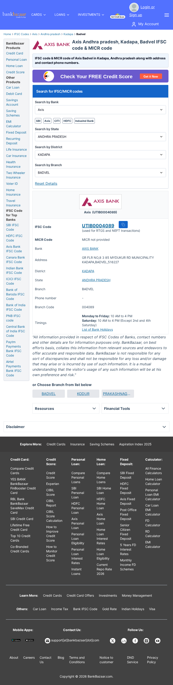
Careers (29, 657)
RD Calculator (152, 533)
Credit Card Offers (80, 595)
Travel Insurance (13, 203)
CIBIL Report (51, 503)
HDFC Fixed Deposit (125, 488)
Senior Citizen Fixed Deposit (125, 531)
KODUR (83, 393)
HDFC (67, 121)
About (13, 657)
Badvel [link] (80, 34)
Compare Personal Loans (78, 477)
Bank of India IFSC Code (15, 307)
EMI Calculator (13, 124)
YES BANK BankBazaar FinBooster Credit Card (23, 486)
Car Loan (12, 87)
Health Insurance (13, 164)
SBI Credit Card (21, 519)
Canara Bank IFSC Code (15, 259)
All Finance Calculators (153, 470)
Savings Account (12, 102)
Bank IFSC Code (85, 609)
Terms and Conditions (77, 660)
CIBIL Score (50, 492)
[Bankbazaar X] (113, 640)
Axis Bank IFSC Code (14, 249)
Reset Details (46, 183)
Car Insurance (16, 156)
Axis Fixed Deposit (127, 501)
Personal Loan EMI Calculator (152, 494)
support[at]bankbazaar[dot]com (75, 640)
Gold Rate (109, 609)
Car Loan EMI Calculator (152, 509)
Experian (52, 484)
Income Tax (59, 609)
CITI (56, 121)
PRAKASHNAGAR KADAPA (117, 393)
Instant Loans (76, 571)
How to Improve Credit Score (52, 533)
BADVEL (49, 393)
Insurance (77, 444)
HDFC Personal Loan (77, 508)
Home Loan (14, 66)
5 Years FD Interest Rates (128, 549)
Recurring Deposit (13, 141)
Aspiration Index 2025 (135, 444)
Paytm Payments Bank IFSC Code (13, 348)
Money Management (137, 595)
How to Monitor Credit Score (51, 553)
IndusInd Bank (84, 121)
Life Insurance (16, 149)
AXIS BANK (90, 248)
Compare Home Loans (103, 477)
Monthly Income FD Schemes (128, 564)
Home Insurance (13, 192)
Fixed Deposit (16, 132)
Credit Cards (56, 444)
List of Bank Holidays (97, 329)
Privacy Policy (152, 660)
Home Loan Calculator (153, 481)
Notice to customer (106, 660)
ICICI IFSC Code (13, 281)
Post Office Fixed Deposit (128, 514)
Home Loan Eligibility (103, 553)
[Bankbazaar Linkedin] (124, 640)
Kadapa (68, 34)
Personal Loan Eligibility (77, 538)
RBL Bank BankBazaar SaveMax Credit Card (22, 505)
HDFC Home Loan (101, 503)
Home (7, 34)
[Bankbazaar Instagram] (147, 640)
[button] (123, 224)
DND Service (132, 660)
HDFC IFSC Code (14, 238)
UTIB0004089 (98, 225)
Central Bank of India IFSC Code (15, 331)
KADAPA (88, 271)
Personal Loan (16, 59)
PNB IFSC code (13, 318)
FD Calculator (152, 523)
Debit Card (14, 94)
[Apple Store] (29, 640)
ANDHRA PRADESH (96, 280)
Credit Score (15, 72)
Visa (152, 609)
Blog (61, 657)
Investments (108, 595)
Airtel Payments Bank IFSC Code (13, 368)
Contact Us (45, 660)
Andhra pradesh (50, 34)
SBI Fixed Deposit (127, 475)
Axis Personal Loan (77, 523)
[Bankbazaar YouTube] (158, 640)
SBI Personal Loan (77, 492)
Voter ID (12, 183)
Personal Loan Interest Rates (77, 556)
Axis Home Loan (101, 518)
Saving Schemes (13, 113)
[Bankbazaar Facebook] (135, 640)
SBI (38, 121)
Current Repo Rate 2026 (104, 569)
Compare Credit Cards (22, 470)
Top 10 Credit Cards (20, 538)
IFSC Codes (21, 34)
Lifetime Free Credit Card (20, 527)
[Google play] (16, 640)
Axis (34, 34)
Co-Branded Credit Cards (19, 549)
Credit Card (14, 53)
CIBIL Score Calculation (54, 516)
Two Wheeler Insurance (15, 175)
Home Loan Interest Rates (102, 536)
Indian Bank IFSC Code (14, 270)
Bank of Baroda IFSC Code (15, 294)
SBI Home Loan (104, 490)
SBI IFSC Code (12, 227)
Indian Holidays (133, 609)
